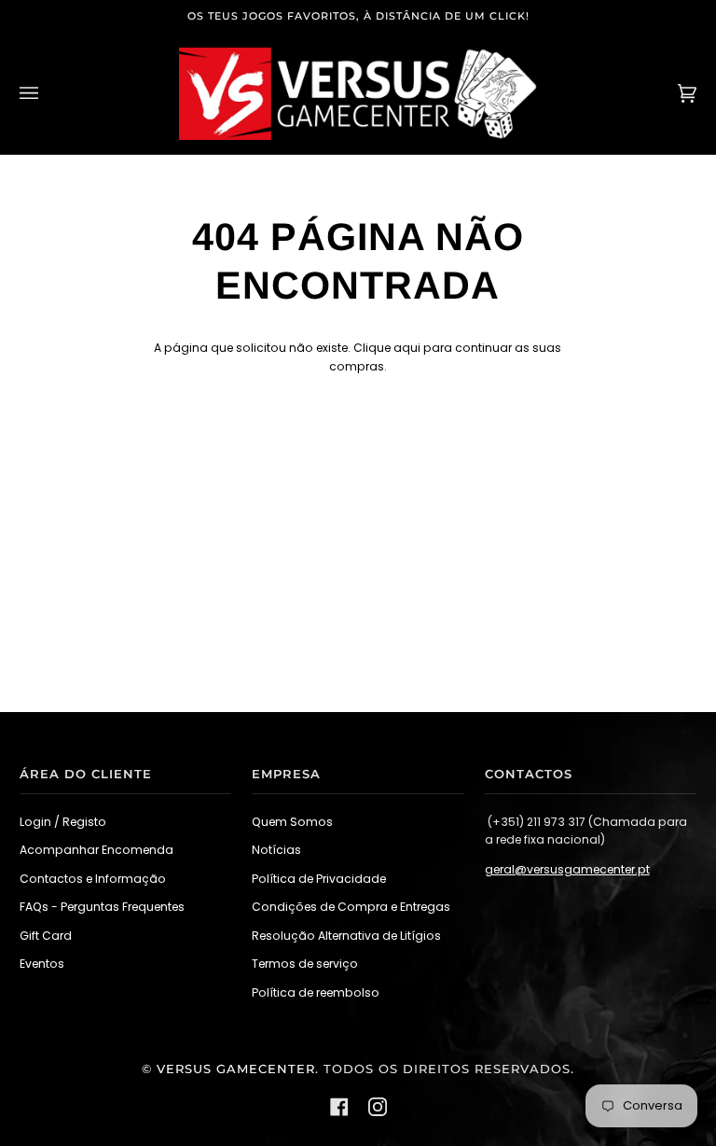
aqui (406, 348)
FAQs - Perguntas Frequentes (102, 907)
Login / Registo (63, 822)
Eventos (42, 963)
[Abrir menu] (48, 94)
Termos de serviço (305, 963)
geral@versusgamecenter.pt (567, 869)
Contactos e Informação (93, 879)
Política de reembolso (315, 992)
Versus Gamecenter (236, 1069)
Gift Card (46, 935)
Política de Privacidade (319, 879)
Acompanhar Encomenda (96, 850)
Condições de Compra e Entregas (351, 907)
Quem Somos (292, 822)
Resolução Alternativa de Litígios (346, 935)
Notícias (276, 850)
